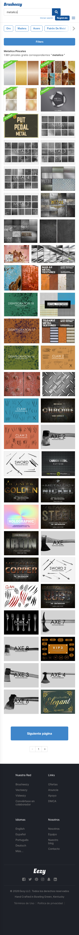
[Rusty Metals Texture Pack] (58, 73)
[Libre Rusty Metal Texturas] (21, 278)
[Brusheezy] (13, 5)
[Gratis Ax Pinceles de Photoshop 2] (58, 437)
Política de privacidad (50, 903)
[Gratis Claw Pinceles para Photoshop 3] (21, 437)
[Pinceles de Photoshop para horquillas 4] (21, 622)
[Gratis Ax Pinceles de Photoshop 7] (58, 622)
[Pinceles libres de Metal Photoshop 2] (21, 205)
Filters (39, 41)
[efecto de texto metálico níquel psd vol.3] (58, 490)
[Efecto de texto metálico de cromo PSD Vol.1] (58, 410)
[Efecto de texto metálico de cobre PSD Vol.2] (21, 569)
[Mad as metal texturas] (57, 278)
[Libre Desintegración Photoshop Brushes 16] (21, 357)
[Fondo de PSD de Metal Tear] (58, 99)
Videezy (21, 795)
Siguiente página (39, 733)
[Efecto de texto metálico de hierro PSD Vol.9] (21, 543)
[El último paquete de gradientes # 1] (53, 254)
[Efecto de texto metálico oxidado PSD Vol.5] (58, 596)
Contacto (54, 848)
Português (22, 839)
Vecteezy (21, 790)
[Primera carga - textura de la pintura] (22, 384)
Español (21, 834)
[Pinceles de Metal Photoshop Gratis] (58, 126)
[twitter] (30, 879)
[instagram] (42, 879)
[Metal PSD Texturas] (21, 73)
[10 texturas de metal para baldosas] (58, 330)
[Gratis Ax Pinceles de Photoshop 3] (21, 675)
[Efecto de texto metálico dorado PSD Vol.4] (21, 490)
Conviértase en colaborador (25, 802)
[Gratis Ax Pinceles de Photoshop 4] (58, 675)
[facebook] (23, 879)
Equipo (52, 834)
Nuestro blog (53, 841)
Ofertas (53, 784)
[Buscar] (56, 12)
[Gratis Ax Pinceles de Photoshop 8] (21, 649)
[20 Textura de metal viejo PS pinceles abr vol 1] (58, 205)
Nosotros (54, 828)
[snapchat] (49, 879)
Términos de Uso (24, 903)
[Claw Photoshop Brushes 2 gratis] (58, 357)
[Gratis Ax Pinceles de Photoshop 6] (21, 701)
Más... (19, 851)
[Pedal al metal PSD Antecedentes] (21, 126)
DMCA (52, 801)
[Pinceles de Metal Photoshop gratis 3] (58, 152)
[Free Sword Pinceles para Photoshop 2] (58, 569)
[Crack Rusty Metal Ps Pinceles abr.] (16, 254)
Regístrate (62, 18)
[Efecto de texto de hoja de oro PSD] (58, 701)
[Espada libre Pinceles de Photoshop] (22, 463)
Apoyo (52, 795)
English (20, 828)
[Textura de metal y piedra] (57, 231)
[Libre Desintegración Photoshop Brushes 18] (21, 304)
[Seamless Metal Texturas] (57, 304)
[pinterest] (36, 879)
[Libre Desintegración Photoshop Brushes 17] (22, 330)
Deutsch (21, 845)
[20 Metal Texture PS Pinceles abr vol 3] (21, 231)
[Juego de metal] (58, 384)
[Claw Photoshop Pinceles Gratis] (21, 410)
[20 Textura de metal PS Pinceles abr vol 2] (58, 178)
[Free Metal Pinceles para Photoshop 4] (21, 178)
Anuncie (53, 790)
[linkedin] (55, 879)
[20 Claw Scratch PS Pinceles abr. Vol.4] (21, 596)
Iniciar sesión (46, 18)
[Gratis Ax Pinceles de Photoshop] (58, 543)
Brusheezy (22, 784)
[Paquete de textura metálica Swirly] (21, 99)
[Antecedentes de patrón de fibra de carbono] (58, 463)
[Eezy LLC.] (40, 872)
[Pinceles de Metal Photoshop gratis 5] (21, 152)
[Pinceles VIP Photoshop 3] (58, 649)
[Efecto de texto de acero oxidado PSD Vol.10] (58, 517)
